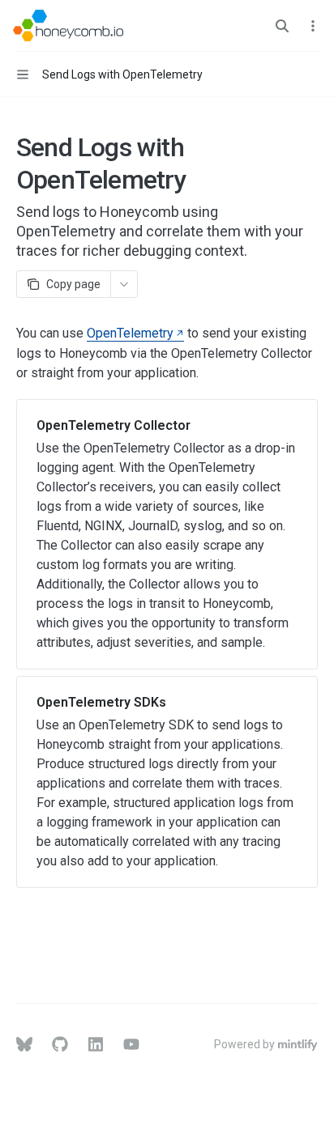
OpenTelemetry (130, 333)
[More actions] (313, 26)
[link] (167, 534)
